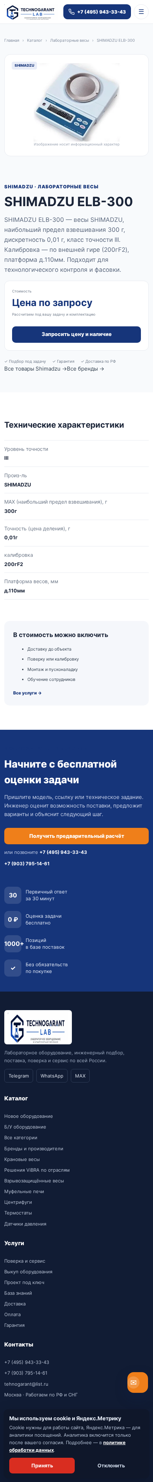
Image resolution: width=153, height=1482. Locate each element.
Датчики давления (25, 1224)
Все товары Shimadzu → (35, 368)
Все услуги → (27, 693)
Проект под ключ (24, 1282)
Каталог (34, 40)
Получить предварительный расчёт (76, 836)
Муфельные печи (24, 1191)
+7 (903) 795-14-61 (25, 1373)
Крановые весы (22, 1159)
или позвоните (45, 852)
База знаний (18, 1293)
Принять (42, 1465)
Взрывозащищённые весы (34, 1180)
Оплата (12, 1314)
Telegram (19, 1076)
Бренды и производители (33, 1148)
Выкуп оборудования (28, 1271)
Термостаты (18, 1213)
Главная (11, 40)
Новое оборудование (28, 1116)
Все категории (20, 1137)
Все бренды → (85, 368)
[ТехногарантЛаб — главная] (31, 12)
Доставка (15, 1304)
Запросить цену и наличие (77, 334)
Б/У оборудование (25, 1127)
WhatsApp (52, 1076)
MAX (80, 1076)
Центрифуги (18, 1202)
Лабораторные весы (69, 40)
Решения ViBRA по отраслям (37, 1170)
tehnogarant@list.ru (26, 1384)
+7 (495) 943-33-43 (26, 1362)
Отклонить (111, 1465)
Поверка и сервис (24, 1261)
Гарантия (14, 1325)
